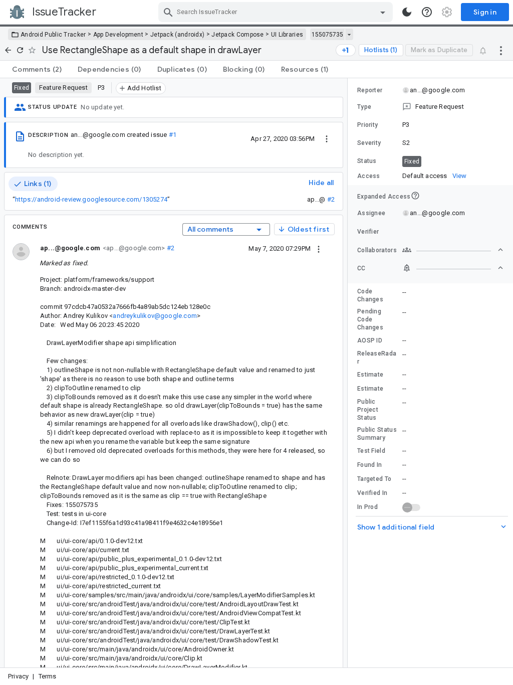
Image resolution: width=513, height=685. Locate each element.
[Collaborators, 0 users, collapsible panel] (452, 249)
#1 (172, 134)
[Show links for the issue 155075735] (349, 34)
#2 (331, 199)
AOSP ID (369, 340)
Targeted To (374, 478)
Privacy (18, 676)
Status (367, 160)
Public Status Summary (377, 433)
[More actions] (501, 50)
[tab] (37, 69)
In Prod (367, 506)
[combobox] (277, 12)
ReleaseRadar (376, 357)
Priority (367, 124)
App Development (118, 34)
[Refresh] (20, 50)
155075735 (327, 34)
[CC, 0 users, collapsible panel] (452, 267)
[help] (427, 12)
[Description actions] (327, 138)
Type (364, 106)
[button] (430, 107)
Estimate (370, 374)
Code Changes (370, 295)
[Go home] (8, 50)
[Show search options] (383, 12)
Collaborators (377, 250)
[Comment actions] (319, 248)
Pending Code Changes (370, 319)
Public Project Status (367, 409)
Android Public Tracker (53, 34)
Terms (48, 676)
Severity (369, 142)
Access (368, 176)
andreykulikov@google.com (154, 315)
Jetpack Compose (237, 34)
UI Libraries (287, 34)
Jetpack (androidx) (177, 34)
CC (361, 268)
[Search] (168, 12)
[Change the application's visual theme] (407, 12)
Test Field (371, 450)
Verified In (372, 492)
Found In (369, 464)
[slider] (349, 372)
